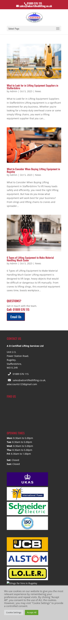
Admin (13, 91)
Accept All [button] (31, 612)
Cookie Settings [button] (13, 612)
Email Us (15, 316)
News (38, 91)
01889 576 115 (21, 374)
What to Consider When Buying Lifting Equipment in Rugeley (33, 170)
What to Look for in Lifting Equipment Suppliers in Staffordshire (32, 86)
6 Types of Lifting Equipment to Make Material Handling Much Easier (30, 259)
